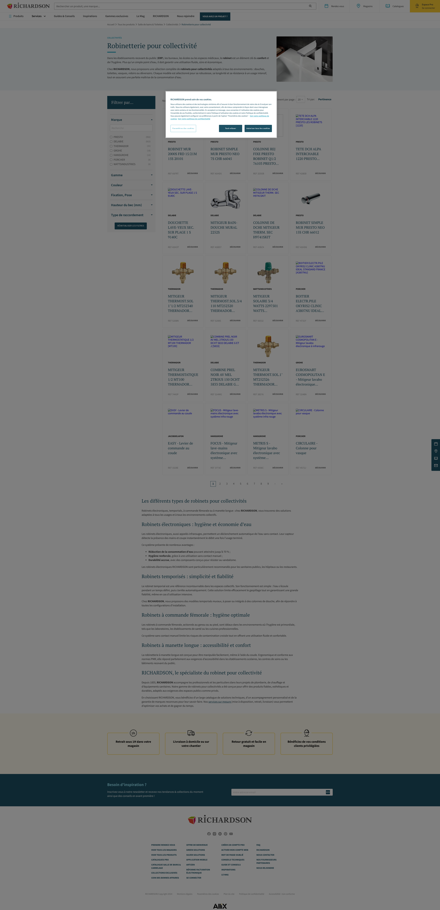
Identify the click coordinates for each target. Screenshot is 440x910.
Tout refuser (230, 128)
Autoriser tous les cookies (258, 128)
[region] (221, 114)
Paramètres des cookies (183, 128)
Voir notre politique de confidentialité (194, 119)
